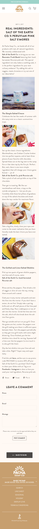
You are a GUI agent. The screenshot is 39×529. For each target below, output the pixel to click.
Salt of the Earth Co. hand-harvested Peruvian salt (16, 279)
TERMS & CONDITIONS (19, 505)
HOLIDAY (19, 498)
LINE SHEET (19, 491)
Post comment (19, 438)
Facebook (5, 369)
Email (4, 403)
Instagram (15, 369)
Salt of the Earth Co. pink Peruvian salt (17, 175)
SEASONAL (19, 495)
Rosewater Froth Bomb (11, 57)
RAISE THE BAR (19, 482)
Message (5, 414)
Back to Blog (21, 455)
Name (4, 393)
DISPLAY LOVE (19, 502)
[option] (19, 2)
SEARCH (19, 488)
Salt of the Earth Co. (10, 54)
